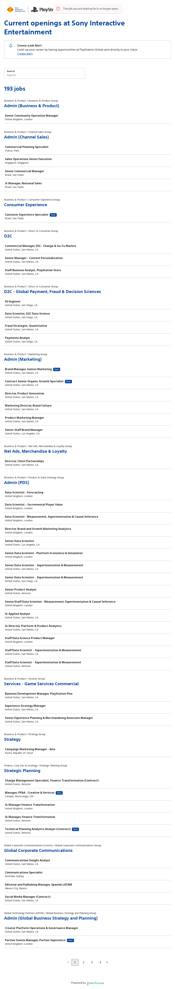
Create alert (25, 54)
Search (11, 71)
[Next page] (107, 962)
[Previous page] (68, 962)
